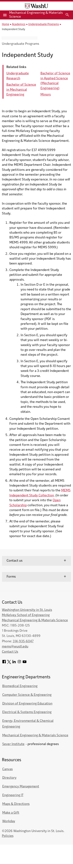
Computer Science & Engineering (26, 695)
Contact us (14, 560)
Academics (18, 24)
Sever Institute (13, 744)
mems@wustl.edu (15, 646)
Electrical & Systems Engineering (26, 712)
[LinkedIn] (14, 663)
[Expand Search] (67, 15)
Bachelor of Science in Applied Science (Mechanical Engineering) (55, 81)
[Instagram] (19, 663)
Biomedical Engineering (19, 686)
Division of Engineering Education (27, 703)
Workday (8, 821)
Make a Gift (10, 812)
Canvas (7, 769)
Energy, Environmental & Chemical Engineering (28, 723)
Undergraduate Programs (43, 24)
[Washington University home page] (36, 6)
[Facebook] (4, 663)
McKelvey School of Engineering (26, 615)
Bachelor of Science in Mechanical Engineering (21, 89)
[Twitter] (9, 663)
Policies (7, 836)
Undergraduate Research (17, 76)
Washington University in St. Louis (27, 610)
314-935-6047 (23, 641)
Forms (11, 576)
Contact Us (10, 651)
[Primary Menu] (4, 15)
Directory (9, 777)
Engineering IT (12, 795)
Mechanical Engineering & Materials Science (35, 620)
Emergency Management (20, 786)
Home (5, 24)
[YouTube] (24, 663)
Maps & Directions (16, 804)
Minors (45, 94)
